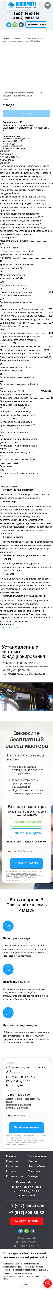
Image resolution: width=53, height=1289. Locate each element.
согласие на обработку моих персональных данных (21, 875)
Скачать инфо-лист (9, 627)
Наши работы (36, 1166)
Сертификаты (14, 1176)
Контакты (12, 1161)
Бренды (33, 1176)
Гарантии (12, 1166)
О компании (35, 1171)
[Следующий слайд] (50, 696)
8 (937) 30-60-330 (26, 13)
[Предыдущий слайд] (2, 696)
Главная (6, 38)
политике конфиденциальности (21, 879)
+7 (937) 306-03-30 (18, 1094)
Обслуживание (37, 1156)
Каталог (17, 38)
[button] (36, 24)
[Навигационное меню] (47, 5)
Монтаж (33, 1161)
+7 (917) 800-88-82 (26, 1212)
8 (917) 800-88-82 (26, 18)
